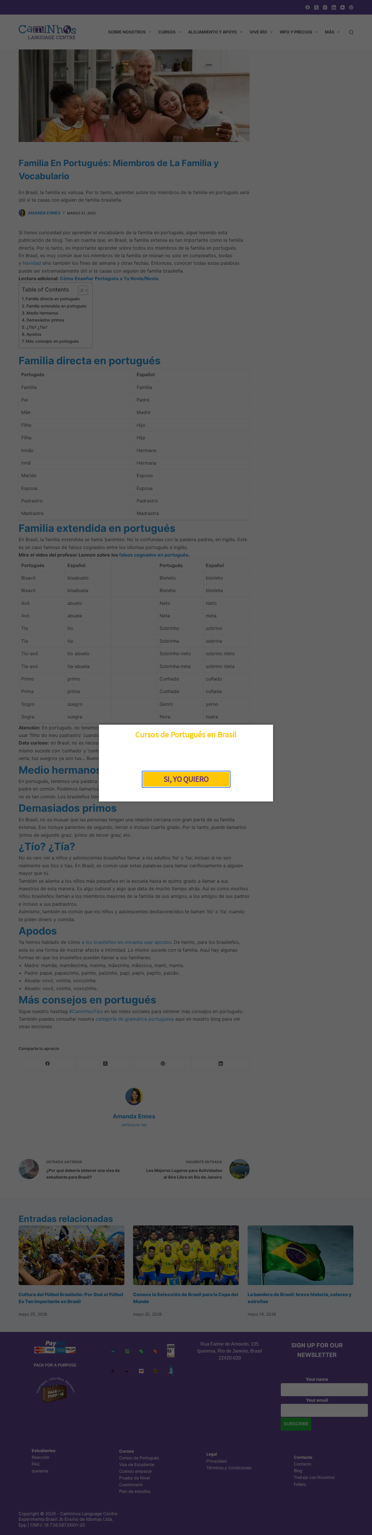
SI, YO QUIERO (186, 779)
